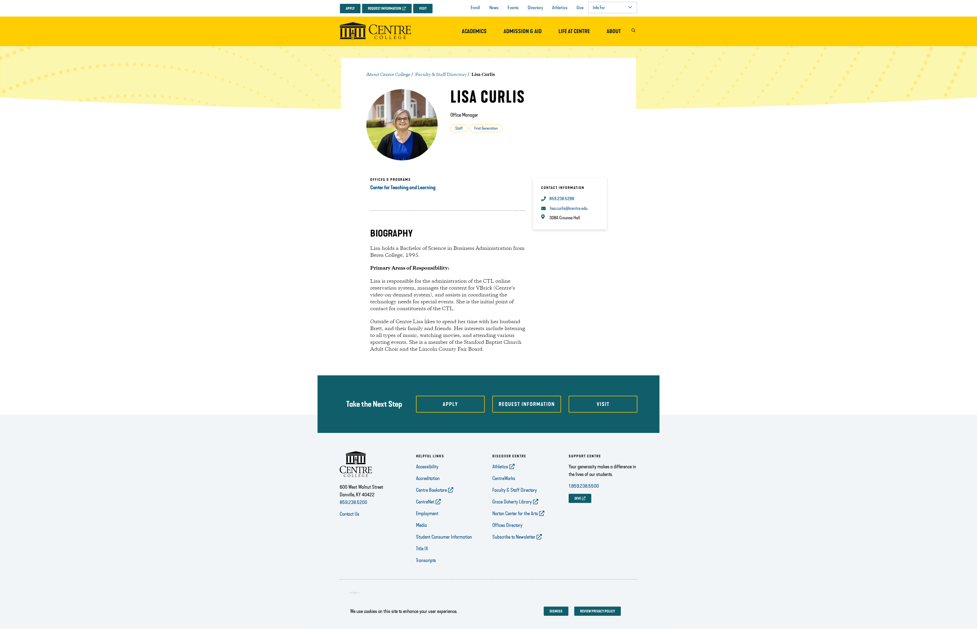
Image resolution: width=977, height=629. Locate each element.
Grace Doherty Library (512, 502)
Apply (350, 8)
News (493, 7)
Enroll (475, 7)
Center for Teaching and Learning (403, 187)
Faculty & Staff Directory (441, 74)
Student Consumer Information (444, 537)
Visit (423, 8)
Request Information (384, 8)
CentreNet (425, 502)
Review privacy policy (597, 611)
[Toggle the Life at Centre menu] (574, 36)
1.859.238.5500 (584, 486)
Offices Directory (507, 525)
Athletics (559, 7)
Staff (459, 128)
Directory (535, 7)
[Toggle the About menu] (614, 36)
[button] (633, 31)
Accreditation (428, 478)
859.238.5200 (353, 502)
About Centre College (388, 74)
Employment (427, 513)
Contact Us (349, 514)
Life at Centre (574, 31)
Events (513, 7)
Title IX (422, 548)
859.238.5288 (561, 198)
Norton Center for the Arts (515, 513)
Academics (474, 31)
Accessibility (427, 466)
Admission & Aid (523, 31)
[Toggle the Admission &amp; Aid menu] (523, 36)
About (614, 31)
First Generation (486, 128)
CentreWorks (503, 478)
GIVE (577, 498)
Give (580, 7)
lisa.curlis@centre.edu (568, 208)
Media (421, 525)
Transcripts (426, 560)
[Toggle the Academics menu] (474, 36)
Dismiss (556, 611)
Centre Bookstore (431, 490)
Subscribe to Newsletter (513, 537)
